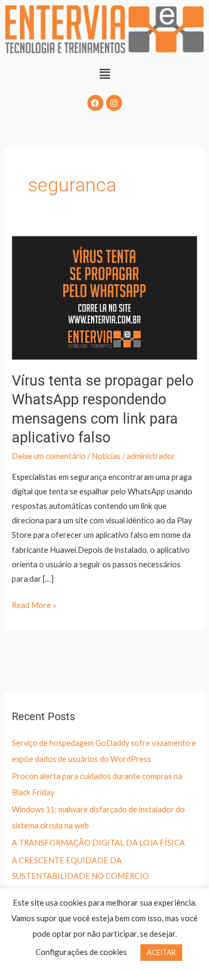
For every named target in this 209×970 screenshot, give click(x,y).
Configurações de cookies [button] (81, 952)
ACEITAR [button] (161, 952)
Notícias (106, 456)
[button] (104, 74)
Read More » (34, 604)
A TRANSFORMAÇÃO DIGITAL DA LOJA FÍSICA (98, 842)
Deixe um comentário (49, 456)
